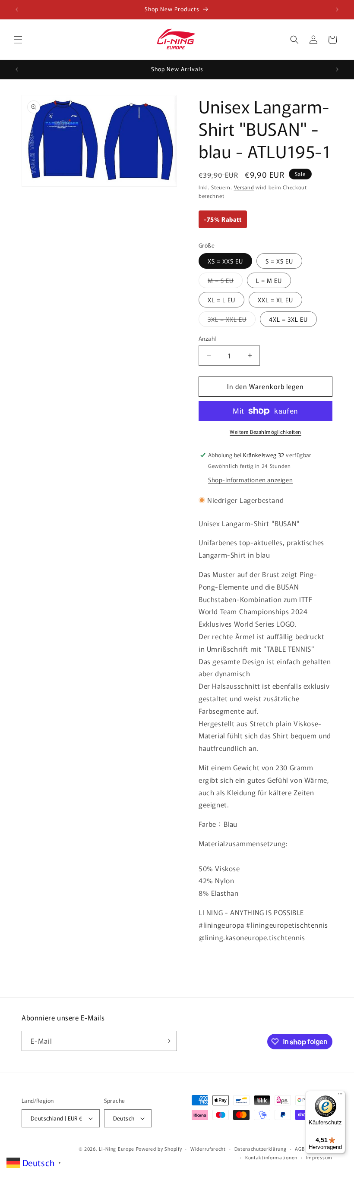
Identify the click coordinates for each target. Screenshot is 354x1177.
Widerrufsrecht (208, 1148)
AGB (299, 1148)
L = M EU (269, 280)
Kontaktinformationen (271, 1157)
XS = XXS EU (225, 261)
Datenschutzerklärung (260, 1148)
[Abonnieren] (167, 1041)
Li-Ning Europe (116, 1148)
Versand (244, 187)
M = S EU (225, 282)
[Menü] (340, 1096)
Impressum (319, 1157)
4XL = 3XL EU (288, 319)
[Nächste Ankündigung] (337, 9)
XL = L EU (221, 299)
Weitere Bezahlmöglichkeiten (265, 431)
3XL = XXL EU (232, 320)
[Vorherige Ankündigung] (16, 9)
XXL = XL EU (275, 299)
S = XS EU (279, 261)
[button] (18, 39)
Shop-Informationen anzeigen (250, 479)
